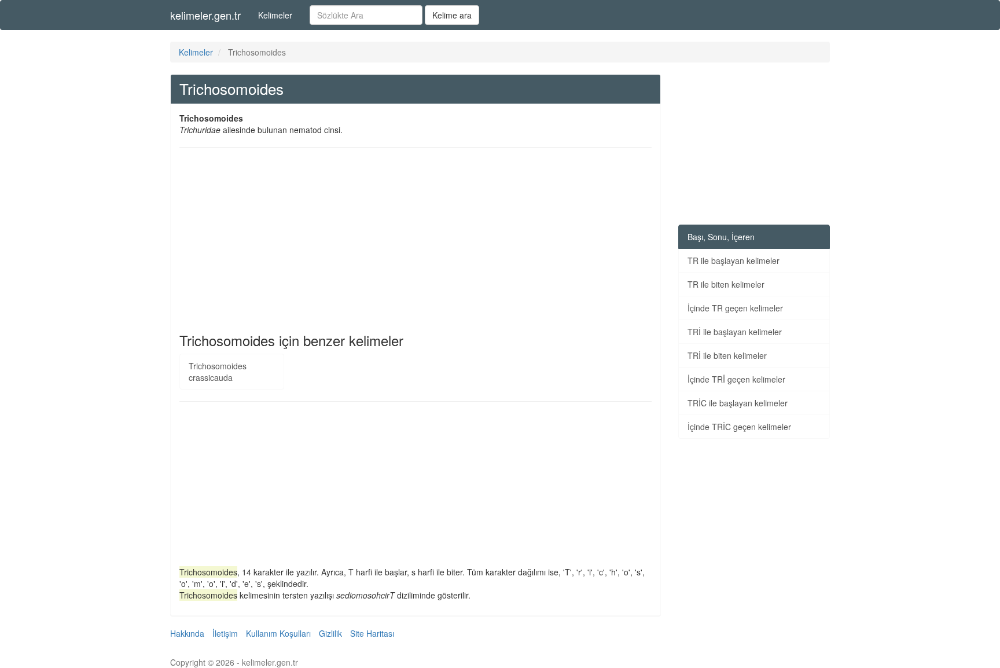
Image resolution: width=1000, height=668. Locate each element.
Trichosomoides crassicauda (218, 371)
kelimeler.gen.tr (205, 15)
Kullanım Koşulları (278, 633)
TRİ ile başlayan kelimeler (735, 331)
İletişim (225, 633)
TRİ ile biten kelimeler (727, 355)
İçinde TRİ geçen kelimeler (736, 379)
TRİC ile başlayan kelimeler (738, 403)
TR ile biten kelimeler (726, 284)
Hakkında (187, 633)
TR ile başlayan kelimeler (734, 260)
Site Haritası (372, 633)
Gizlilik (330, 633)
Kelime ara (452, 15)
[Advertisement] (415, 240)
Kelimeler (275, 15)
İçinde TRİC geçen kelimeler (739, 426)
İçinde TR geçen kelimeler (735, 308)
